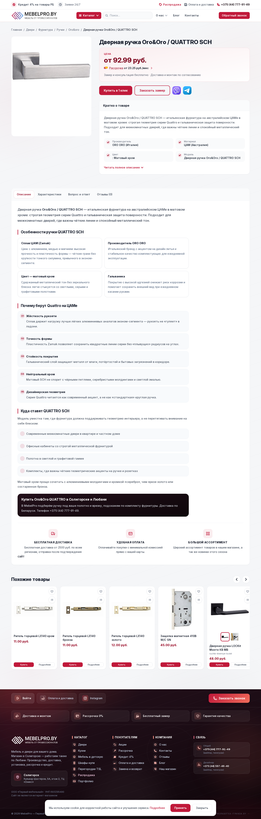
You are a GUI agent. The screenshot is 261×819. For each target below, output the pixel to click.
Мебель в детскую (90, 756)
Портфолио (85, 781)
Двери (30, 29)
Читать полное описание (122, 167)
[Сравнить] (52, 599)
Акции (122, 744)
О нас (160, 15)
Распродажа (172, 4)
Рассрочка (126, 750)
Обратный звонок (234, 15)
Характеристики (49, 194)
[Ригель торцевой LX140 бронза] (83, 609)
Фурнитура (45, 29)
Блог (176, 15)
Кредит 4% (126, 756)
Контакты (192, 15)
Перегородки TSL (89, 769)
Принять (180, 807)
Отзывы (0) (104, 194)
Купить (24, 665)
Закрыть (202, 807)
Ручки (60, 29)
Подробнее (45, 665)
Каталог (89, 15)
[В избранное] (52, 591)
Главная (16, 29)
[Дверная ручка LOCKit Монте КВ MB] (230, 609)
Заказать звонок (232, 698)
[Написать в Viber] (176, 90)
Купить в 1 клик (116, 90)
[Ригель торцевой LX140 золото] (132, 609)
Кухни (82, 750)
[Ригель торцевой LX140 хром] (34, 609)
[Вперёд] (246, 579)
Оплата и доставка (201, 4)
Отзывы (164, 756)
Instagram (96, 698)
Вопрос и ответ (79, 194)
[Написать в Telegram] (187, 90)
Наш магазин (167, 769)
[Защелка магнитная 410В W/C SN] (181, 609)
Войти (27, 698)
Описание (24, 194)
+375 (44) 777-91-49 (235, 4)
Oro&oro (73, 29)
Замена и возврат (130, 769)
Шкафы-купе (86, 762)
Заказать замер (152, 90)
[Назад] (237, 579)
